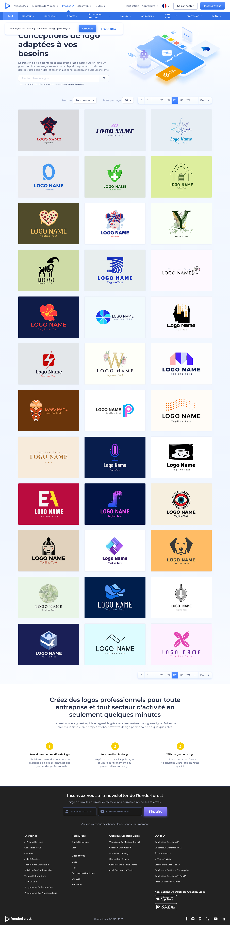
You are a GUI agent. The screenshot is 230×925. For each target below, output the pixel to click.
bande (71, 84)
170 (161, 100)
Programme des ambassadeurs (40, 893)
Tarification (132, 5)
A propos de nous (33, 842)
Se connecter (185, 5)
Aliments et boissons (95, 16)
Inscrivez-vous (212, 5)
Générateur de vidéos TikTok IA (170, 876)
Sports (71, 16)
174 (188, 100)
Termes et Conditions (35, 876)
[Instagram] (192, 919)
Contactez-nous (32, 847)
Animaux (146, 16)
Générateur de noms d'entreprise (172, 870)
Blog (74, 847)
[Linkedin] (223, 919)
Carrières (29, 853)
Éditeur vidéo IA (163, 853)
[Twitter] (208, 919)
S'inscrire (155, 811)
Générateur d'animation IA (168, 847)
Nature (124, 16)
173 (181, 100)
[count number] (141, 100)
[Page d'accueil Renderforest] (7, 6)
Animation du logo (119, 853)
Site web (76, 879)
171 (168, 100)
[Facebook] (186, 919)
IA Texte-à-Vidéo (163, 859)
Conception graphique (83, 873)
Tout (10, 16)
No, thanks (108, 28)
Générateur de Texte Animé (123, 864)
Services (49, 16)
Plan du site (30, 881)
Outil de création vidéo (121, 870)
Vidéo (74, 862)
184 (202, 100)
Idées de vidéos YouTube (167, 881)
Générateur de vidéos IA (167, 842)
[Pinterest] (200, 919)
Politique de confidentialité (38, 870)
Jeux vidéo (168, 16)
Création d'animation (120, 847)
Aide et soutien (32, 859)
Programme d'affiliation (36, 864)
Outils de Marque (80, 842)
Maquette (76, 884)
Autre (215, 16)
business (79, 84)
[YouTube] (216, 919)
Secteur (27, 16)
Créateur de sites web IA (167, 864)
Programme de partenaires (38, 887)
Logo (74, 867)
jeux (65, 84)
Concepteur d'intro (119, 859)
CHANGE (87, 28)
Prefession (193, 16)
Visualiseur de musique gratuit (124, 842)
